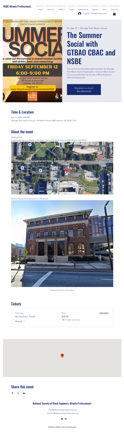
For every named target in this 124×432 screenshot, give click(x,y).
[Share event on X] (18, 393)
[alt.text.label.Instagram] (65, 419)
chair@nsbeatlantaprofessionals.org (62, 410)
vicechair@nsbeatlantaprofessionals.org (62, 413)
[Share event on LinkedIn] (24, 393)
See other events (84, 91)
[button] (95, 8)
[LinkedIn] (62, 419)
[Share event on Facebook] (12, 393)
